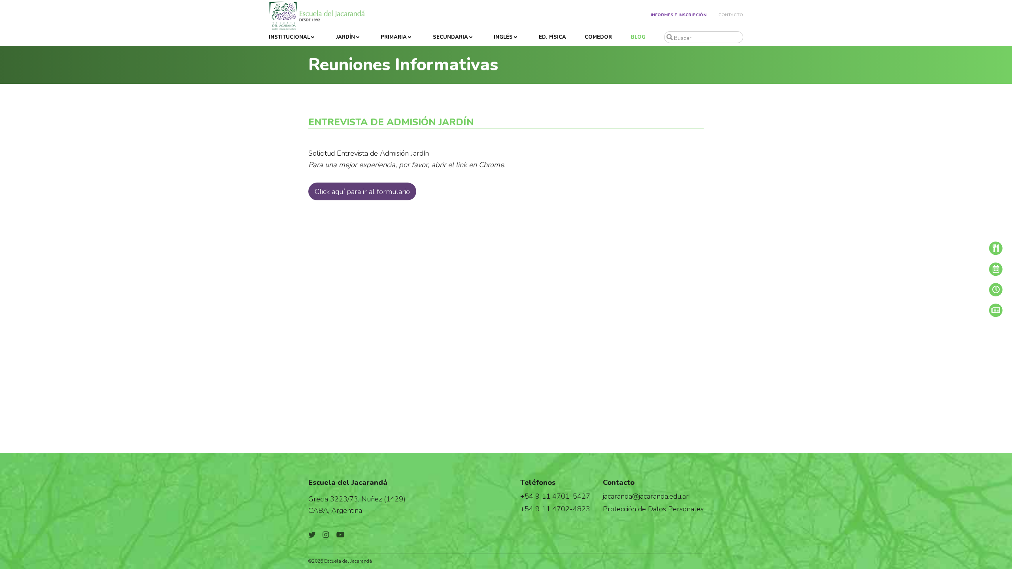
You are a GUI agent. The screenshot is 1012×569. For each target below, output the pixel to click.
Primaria (394, 37)
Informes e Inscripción (678, 15)
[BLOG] (963, 310)
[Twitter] (311, 535)
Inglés (503, 37)
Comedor (598, 37)
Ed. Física (552, 37)
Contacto (730, 15)
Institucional (289, 37)
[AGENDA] (963, 269)
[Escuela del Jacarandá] (317, 16)
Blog (638, 37)
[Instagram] (326, 535)
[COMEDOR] (963, 248)
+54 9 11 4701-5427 (555, 496)
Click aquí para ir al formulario (362, 191)
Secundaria (450, 37)
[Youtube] (340, 535)
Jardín (345, 37)
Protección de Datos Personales (653, 509)
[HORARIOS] (963, 289)
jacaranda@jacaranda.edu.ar (646, 496)
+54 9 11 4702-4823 (555, 509)
